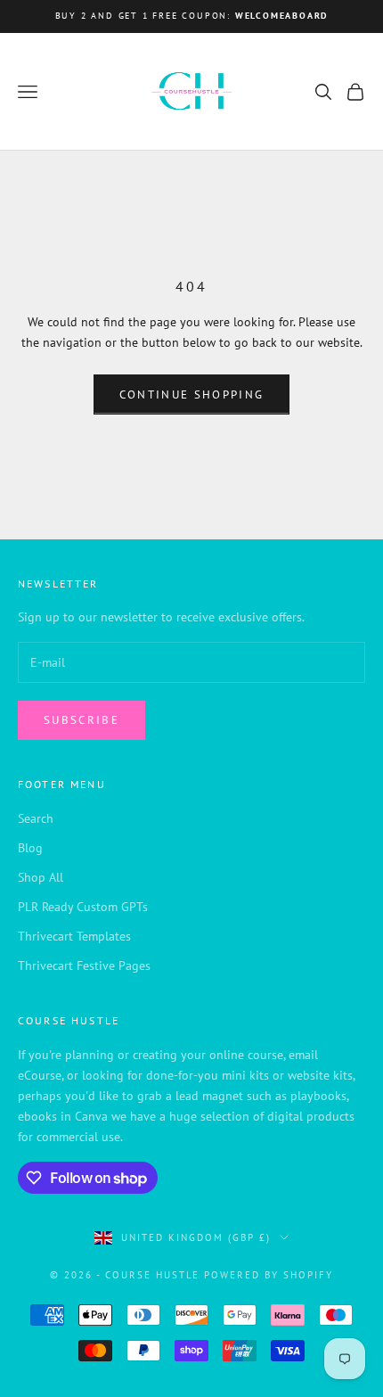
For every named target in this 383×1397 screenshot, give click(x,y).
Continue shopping (192, 394)
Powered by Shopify (268, 1275)
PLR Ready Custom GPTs (83, 907)
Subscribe (81, 719)
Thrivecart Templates (74, 936)
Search (35, 818)
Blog (30, 848)
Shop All (40, 877)
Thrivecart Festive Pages (84, 965)
